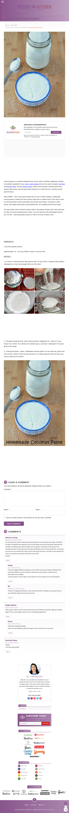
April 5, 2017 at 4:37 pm (11, 607)
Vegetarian (40, 769)
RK (8, 25)
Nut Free (22, 778)
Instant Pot (23, 775)
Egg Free (22, 769)
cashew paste (27, 186)
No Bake (39, 775)
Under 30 (39, 765)
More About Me (34, 691)
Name (6, 509)
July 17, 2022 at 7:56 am (11, 642)
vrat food (62, 184)
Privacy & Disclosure (49, 809)
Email (38, 509)
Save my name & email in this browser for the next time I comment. (29, 518)
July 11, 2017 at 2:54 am (14, 567)
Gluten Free (23, 772)
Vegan (39, 772)
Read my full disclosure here (35, 27)
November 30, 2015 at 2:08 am (13, 540)
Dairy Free (22, 765)
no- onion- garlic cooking (30, 184)
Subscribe (45, 723)
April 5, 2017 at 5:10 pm (14, 623)
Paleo (38, 778)
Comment (8, 489)
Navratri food (11, 186)
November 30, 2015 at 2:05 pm (16, 588)
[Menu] (2, 1)
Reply (8, 560)
